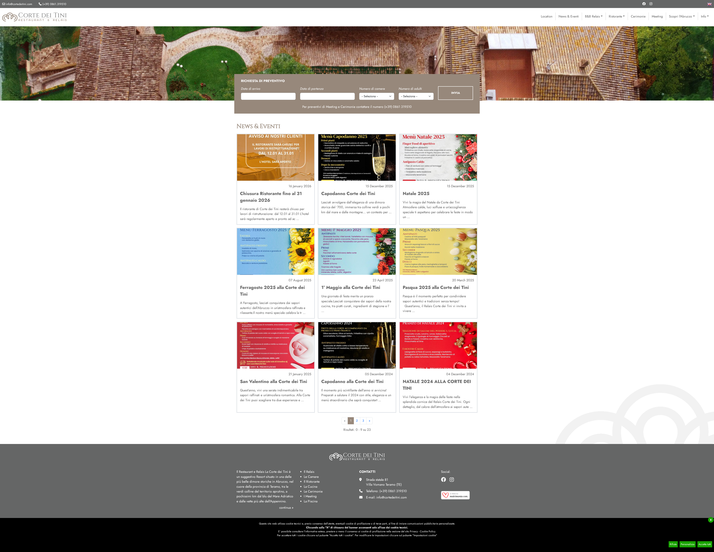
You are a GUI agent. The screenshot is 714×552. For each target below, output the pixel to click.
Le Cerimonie (313, 491)
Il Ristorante (312, 481)
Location (546, 16)
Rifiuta (673, 544)
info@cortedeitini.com (18, 4)
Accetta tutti (705, 544)
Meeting (657, 16)
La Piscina (310, 501)
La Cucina (310, 486)
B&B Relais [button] (592, 16)
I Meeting (310, 496)
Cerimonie (638, 16)
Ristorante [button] (615, 16)
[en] (709, 3)
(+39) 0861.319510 (54, 4)
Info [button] (703, 16)
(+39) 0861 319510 (398, 106)
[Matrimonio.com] (455, 495)
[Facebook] (644, 3)
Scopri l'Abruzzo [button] (680, 16)
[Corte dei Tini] (34, 16)
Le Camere (311, 476)
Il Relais (309, 471)
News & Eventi (569, 16)
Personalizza (687, 544)
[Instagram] (650, 3)
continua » (286, 507)
